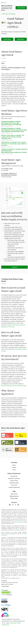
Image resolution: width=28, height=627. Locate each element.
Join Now (14, 267)
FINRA (16, 530)
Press (14, 469)
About (14, 465)
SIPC (19, 530)
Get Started (21, 7)
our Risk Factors (18, 520)
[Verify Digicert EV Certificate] (4, 600)
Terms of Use (22, 572)
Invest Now (7, 39)
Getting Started (14, 496)
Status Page (14, 498)
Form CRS (14, 485)
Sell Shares (20, 39)
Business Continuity (14, 478)
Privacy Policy (14, 480)
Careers (14, 467)
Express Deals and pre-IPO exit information (13, 385)
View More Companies (8, 14)
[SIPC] (5, 609)
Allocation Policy (14, 483)
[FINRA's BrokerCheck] (6, 605)
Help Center (13, 494)
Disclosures (14, 476)
